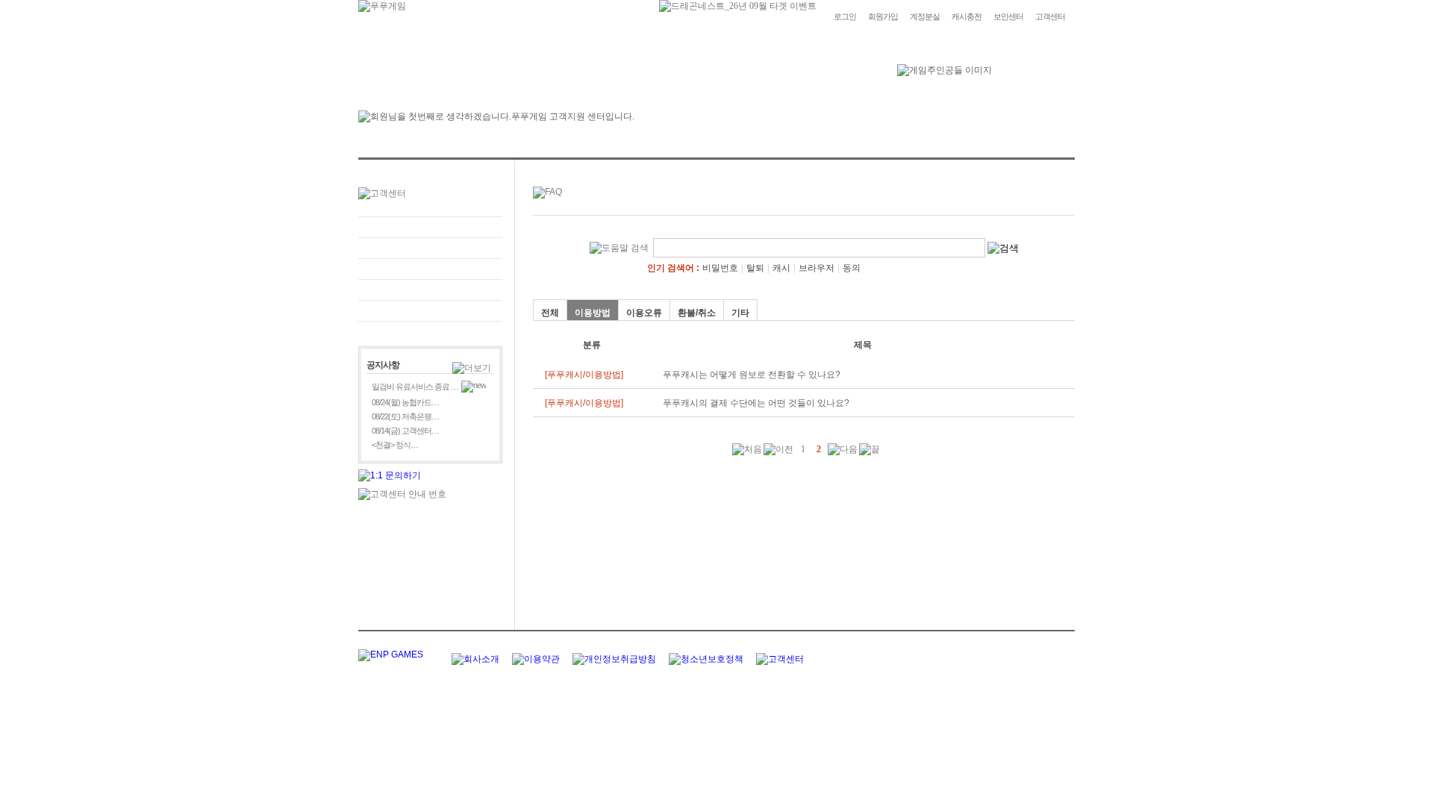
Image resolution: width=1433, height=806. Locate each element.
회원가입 (883, 16)
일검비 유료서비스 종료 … (415, 386)
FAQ (430, 227)
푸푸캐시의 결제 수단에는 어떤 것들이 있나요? (756, 403)
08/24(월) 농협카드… (405, 402)
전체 (550, 312)
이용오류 (644, 312)
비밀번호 (720, 268)
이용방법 (593, 312)
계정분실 (925, 16)
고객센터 (1050, 16)
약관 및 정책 (430, 311)
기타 (740, 312)
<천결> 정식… (395, 444)
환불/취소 (697, 312)
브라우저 (816, 268)
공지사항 (430, 290)
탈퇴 (755, 268)
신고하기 (430, 269)
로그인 (845, 16)
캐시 (781, 268)
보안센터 (1008, 16)
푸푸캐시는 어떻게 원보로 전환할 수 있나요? (751, 374)
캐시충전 (966, 16)
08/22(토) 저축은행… (405, 416)
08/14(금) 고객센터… (405, 430)
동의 (852, 268)
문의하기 (430, 248)
